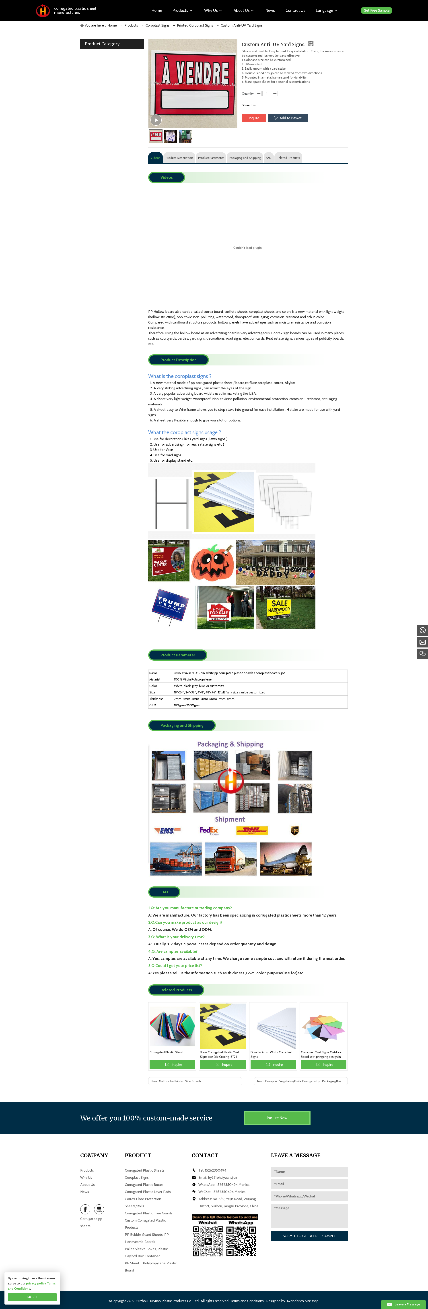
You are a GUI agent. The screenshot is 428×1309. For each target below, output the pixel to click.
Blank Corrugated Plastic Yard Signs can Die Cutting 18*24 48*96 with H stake (219, 1054)
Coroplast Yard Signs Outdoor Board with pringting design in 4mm (321, 1054)
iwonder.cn (295, 1301)
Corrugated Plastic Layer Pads (148, 1192)
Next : (299, 1081)
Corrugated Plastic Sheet (166, 1052)
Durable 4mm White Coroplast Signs (271, 1054)
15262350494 (215, 1170)
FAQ (269, 158)
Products (87, 1170)
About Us (87, 1184)
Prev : (176, 1081)
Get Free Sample (377, 10)
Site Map (312, 1301)
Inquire (254, 118)
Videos (155, 158)
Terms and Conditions (247, 1301)
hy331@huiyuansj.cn (222, 1177)
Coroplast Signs (137, 1177)
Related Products (288, 158)
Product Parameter (211, 158)
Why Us (86, 1177)
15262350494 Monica (232, 1184)
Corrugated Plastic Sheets (145, 1170)
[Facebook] (85, 1209)
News (84, 1192)
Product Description (179, 158)
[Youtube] (99, 1209)
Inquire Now (277, 1117)
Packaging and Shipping (245, 158)
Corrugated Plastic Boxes (144, 1184)
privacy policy (36, 1283)
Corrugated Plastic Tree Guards (149, 1213)
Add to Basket (291, 118)
